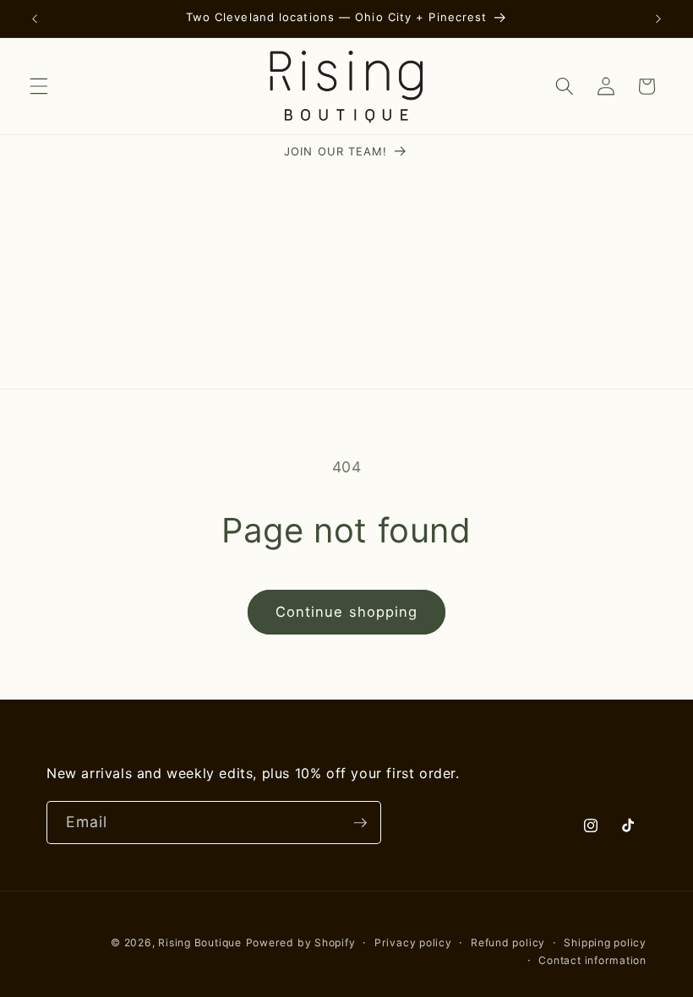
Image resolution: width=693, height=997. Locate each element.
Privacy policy (413, 942)
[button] (39, 86)
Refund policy (508, 942)
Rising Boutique (200, 942)
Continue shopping (347, 611)
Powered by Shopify (301, 942)
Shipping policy (605, 942)
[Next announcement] (658, 18)
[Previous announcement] (34, 18)
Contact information (592, 960)
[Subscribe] (360, 823)
